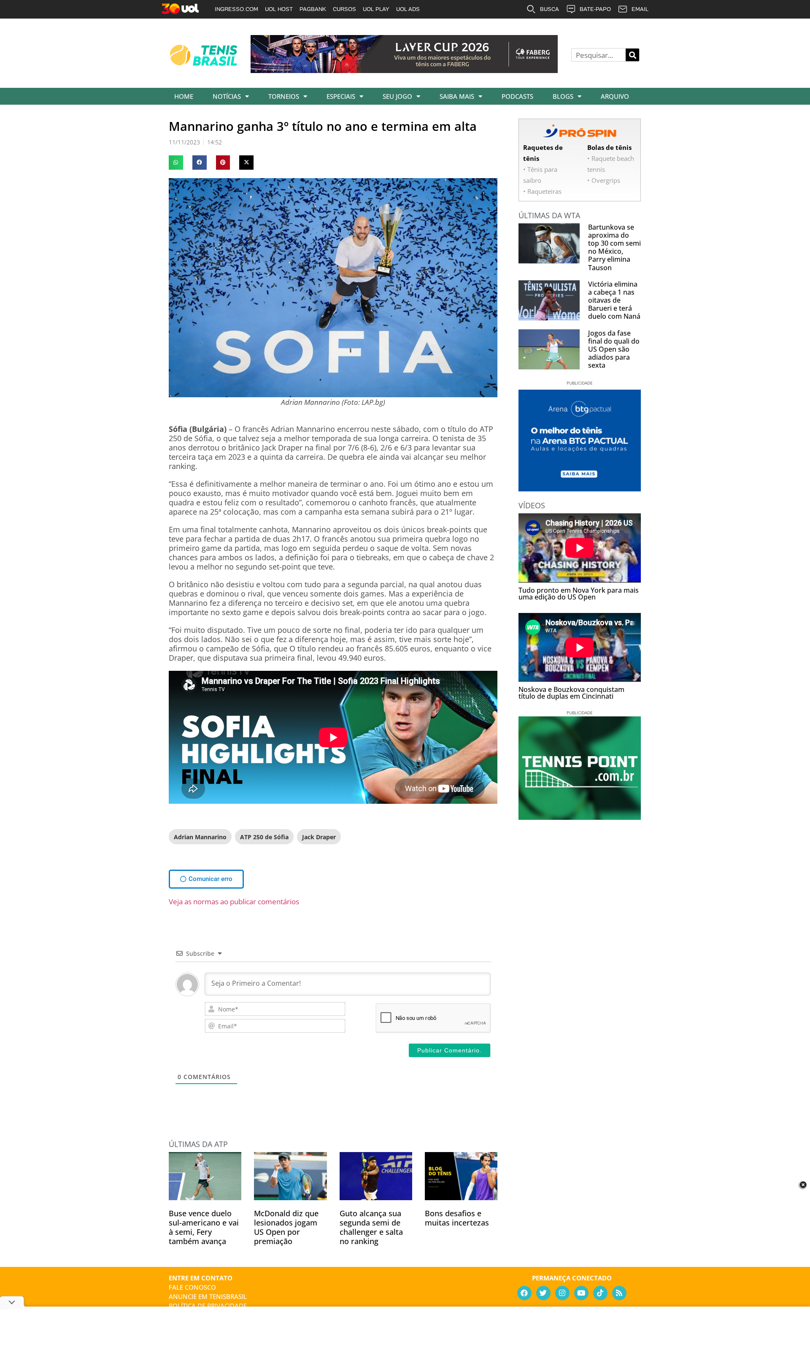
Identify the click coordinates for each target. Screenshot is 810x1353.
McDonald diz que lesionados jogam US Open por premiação (286, 1227)
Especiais (341, 96)
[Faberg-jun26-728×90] (404, 70)
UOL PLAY (376, 9)
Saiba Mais (457, 96)
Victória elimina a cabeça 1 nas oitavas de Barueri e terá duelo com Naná (614, 300)
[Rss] (619, 1293)
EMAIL (640, 9)
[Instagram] (562, 1293)
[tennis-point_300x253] (579, 817)
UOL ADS (408, 9)
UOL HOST (279, 9)
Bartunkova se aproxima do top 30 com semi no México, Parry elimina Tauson (614, 247)
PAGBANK (313, 9)
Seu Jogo (397, 96)
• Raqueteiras (542, 191)
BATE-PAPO (595, 9)
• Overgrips (603, 180)
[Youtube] (581, 1293)
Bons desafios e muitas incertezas (457, 1218)
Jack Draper (319, 837)
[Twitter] (543, 1293)
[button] (176, 162)
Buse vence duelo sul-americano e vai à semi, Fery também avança (204, 1227)
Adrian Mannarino (200, 837)
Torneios (283, 96)
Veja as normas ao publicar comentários (234, 901)
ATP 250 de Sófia (264, 837)
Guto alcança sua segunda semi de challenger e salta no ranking (371, 1227)
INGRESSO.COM (236, 9)
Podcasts (517, 96)
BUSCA (549, 9)
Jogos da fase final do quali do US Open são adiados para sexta (614, 349)
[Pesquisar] (632, 55)
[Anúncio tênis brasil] (579, 488)
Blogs (563, 96)
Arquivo (615, 96)
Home (183, 96)
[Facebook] (524, 1293)
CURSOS (344, 9)
